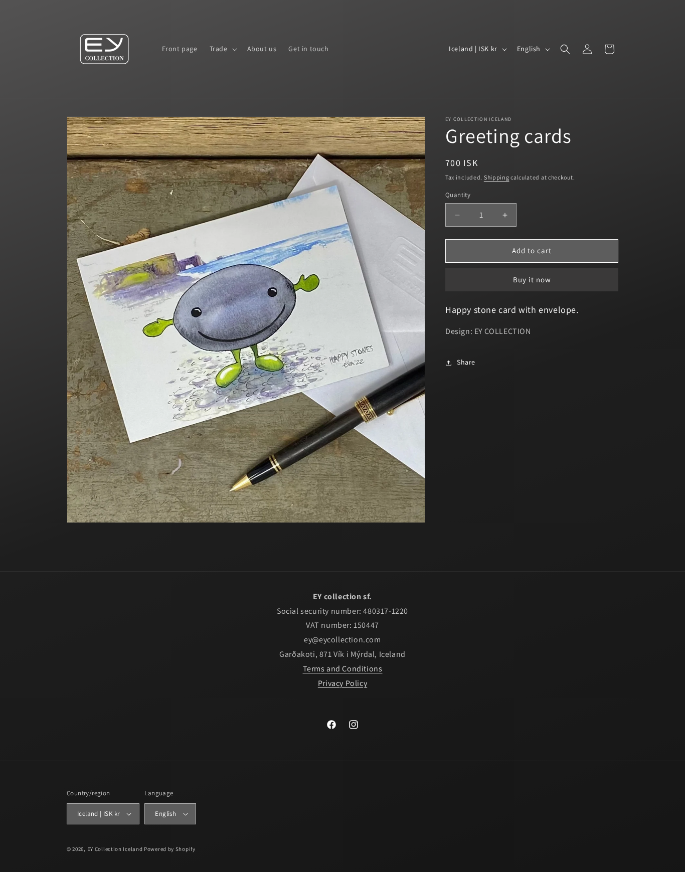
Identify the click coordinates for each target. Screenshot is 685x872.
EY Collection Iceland (115, 848)
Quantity (457, 195)
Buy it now (532, 279)
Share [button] (466, 362)
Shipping (496, 177)
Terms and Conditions (343, 668)
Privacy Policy (342, 682)
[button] (222, 48)
